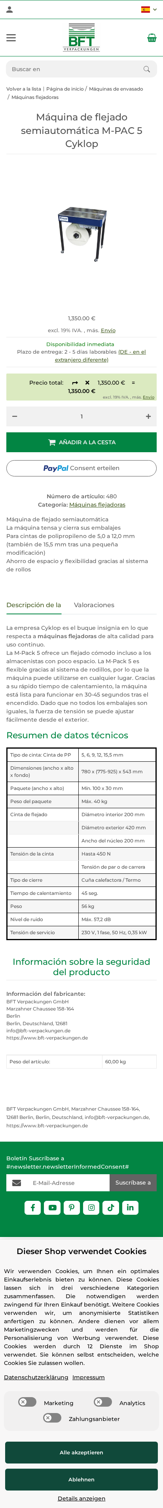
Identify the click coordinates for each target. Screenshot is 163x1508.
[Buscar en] (150, 69)
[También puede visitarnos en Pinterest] (72, 1208)
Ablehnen (81, 1479)
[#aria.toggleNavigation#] (11, 38)
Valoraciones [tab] (94, 605)
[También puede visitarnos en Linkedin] (130, 1208)
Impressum (88, 1377)
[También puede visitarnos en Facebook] (33, 1208)
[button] (149, 9)
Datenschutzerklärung (36, 1377)
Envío (108, 330)
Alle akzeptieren (81, 1452)
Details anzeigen (82, 1498)
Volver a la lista (23, 89)
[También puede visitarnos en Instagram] (91, 1208)
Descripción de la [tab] (33, 605)
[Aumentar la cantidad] (148, 416)
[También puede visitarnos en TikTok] (110, 1208)
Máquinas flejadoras (97, 504)
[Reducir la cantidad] (14, 416)
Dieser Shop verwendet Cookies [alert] (81, 1251)
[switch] (27, 1402)
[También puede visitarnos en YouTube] (52, 1208)
